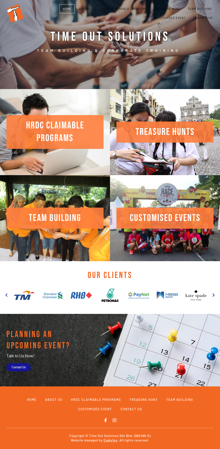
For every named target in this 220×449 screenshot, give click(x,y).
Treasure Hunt (167, 9)
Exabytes (111, 440)
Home (67, 9)
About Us (86, 9)
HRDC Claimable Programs (124, 9)
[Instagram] (114, 420)
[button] (6, 295)
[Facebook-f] (105, 420)
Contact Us (202, 18)
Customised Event (170, 18)
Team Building (200, 9)
